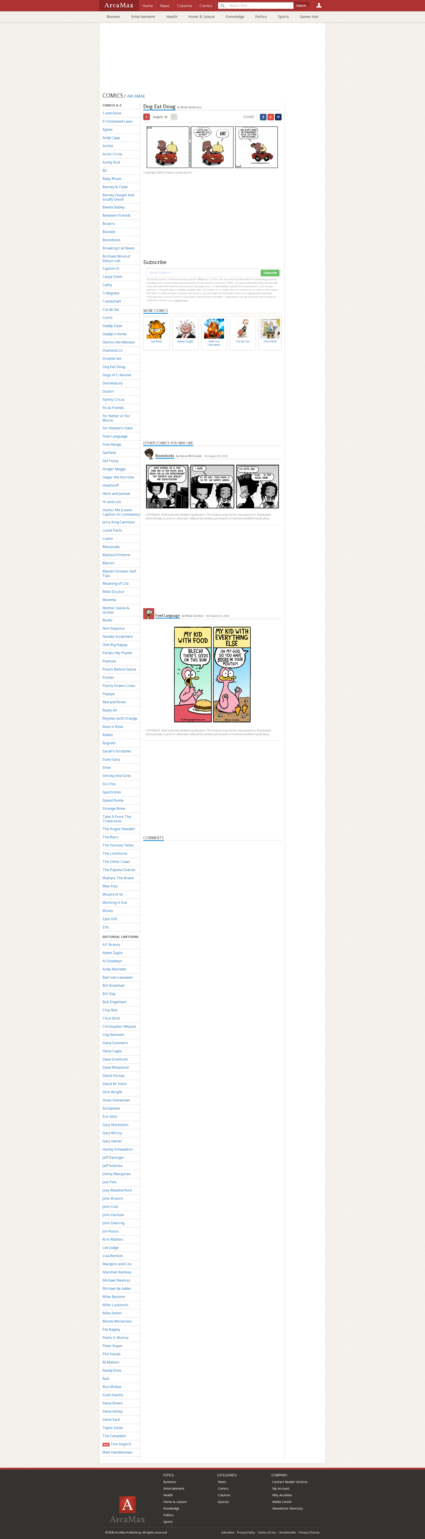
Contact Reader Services (290, 1482)
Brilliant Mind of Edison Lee (116, 258)
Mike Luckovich (115, 1304)
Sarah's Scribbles (116, 751)
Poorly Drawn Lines (118, 685)
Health (171, 16)
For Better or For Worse (116, 418)
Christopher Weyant (119, 1026)
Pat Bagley (111, 1329)
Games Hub (309, 16)
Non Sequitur (113, 628)
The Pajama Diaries (118, 869)
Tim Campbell (114, 1435)
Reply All (109, 710)
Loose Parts (112, 530)
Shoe (106, 767)
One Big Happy (115, 644)
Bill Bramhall (113, 985)
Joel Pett (109, 1182)
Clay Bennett (113, 1034)
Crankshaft (111, 301)
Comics (223, 1488)
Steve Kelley (112, 1411)
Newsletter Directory (287, 1508)
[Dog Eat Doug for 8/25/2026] (146, 117)
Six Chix (109, 783)
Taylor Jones (112, 1427)
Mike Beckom (113, 1296)
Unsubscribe (287, 1532)
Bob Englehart (114, 1001)
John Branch (112, 1198)
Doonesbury (112, 383)
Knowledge (235, 16)
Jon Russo (110, 1231)
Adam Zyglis (112, 952)
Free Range (111, 444)
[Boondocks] (148, 453)
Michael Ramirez (116, 1280)
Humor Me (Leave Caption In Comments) (121, 512)
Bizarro (108, 223)
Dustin (108, 391)
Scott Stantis (112, 1394)
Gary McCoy (112, 1132)
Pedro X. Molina (115, 1337)
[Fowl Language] (148, 613)
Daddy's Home (114, 334)
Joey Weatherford (116, 1190)
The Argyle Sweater (118, 828)
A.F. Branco (111, 944)
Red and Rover (114, 702)
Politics (261, 16)
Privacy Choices (309, 1532)
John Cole (110, 1206)
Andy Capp (111, 137)
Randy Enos (112, 1370)
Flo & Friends (113, 407)
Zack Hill (109, 918)
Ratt (105, 1378)
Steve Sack (111, 1419)
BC (104, 170)
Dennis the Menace (118, 342)
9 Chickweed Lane (117, 121)
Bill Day (109, 993)
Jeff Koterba (112, 1165)
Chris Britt (111, 1018)
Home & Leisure (201, 16)
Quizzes (223, 1502)
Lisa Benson (112, 1255)
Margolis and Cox (116, 1263)
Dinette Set (111, 358)
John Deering (113, 1223)
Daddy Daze (112, 325)
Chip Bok (110, 1010)
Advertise (227, 1532)
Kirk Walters (112, 1239)
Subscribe (270, 272)
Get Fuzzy (110, 460)
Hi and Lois (111, 501)
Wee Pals (110, 886)
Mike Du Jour (113, 591)
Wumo (107, 910)
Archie (107, 145)
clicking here (181, 300)
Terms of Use (267, 1532)
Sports (283, 16)
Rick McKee (111, 1386)
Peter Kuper (112, 1345)
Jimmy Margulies (116, 1173)
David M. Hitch (114, 1083)
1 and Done (111, 113)
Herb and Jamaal (116, 493)
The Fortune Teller (118, 845)
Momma (109, 599)
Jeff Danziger (113, 1157)
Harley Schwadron (117, 1149)
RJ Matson (110, 1362)
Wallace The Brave (118, 878)
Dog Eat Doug (113, 366)
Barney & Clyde (115, 186)
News (222, 1482)
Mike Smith (112, 1313)
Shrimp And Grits (116, 775)
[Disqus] (212, 1014)
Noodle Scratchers (117, 636)
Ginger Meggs (114, 469)
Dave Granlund (115, 1059)
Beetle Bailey (113, 207)
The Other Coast (116, 861)
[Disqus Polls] (212, 896)
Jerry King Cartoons (118, 522)
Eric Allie (109, 1116)
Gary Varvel (112, 1141)
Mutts (107, 620)
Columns (224, 1495)
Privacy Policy (246, 1532)
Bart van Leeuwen (117, 977)
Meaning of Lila (115, 583)
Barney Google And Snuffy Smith (118, 197)
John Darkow (113, 1214)
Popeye (108, 693)
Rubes (107, 734)
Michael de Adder (116, 1288)
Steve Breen (112, 1403)
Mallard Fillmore (116, 554)
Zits (105, 927)
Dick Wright (112, 1092)
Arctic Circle (112, 154)
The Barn (110, 837)
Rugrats (109, 743)
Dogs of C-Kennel (116, 374)
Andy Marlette (114, 969)
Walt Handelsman (117, 1452)
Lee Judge (110, 1247)
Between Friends (116, 215)
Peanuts (109, 661)
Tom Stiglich (117, 1444)
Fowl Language (115, 436)
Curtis (107, 317)
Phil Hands (111, 1354)
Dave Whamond (115, 1067)
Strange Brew (113, 808)
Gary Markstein (115, 1124)
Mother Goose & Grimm (115, 610)
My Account (281, 1488)
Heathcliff (110, 485)
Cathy (107, 284)
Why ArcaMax (282, 1495)
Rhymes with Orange (119, 718)
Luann (107, 538)
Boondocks (111, 239)
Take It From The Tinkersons (116, 819)
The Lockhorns (114, 853)
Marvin (108, 563)
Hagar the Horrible (118, 477)
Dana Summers (115, 1042)
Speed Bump (113, 800)
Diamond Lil (112, 350)
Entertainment (143, 16)
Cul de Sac (110, 309)
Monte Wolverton (116, 1321)
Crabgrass (111, 293)
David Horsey (113, 1075)
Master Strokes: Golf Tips (119, 573)
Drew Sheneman (116, 1100)
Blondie (108, 231)
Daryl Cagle (112, 1051)
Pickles (108, 677)
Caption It (110, 268)
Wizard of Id (112, 894)
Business (113, 16)
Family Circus (113, 399)
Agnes (107, 129)
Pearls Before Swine (119, 669)
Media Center (282, 1502)
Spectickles (111, 792)
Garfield (109, 452)
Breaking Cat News (118, 248)
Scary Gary (111, 759)
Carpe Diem (112, 276)
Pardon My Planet (117, 652)
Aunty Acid (111, 162)
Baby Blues (111, 178)
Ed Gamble (111, 1108)
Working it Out (114, 902)
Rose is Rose (112, 726)
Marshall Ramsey (116, 1272)
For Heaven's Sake (117, 428)
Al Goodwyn (112, 960)
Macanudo (111, 546)
